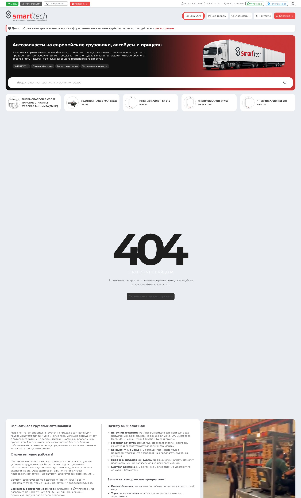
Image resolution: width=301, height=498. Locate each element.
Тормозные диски (67, 66)
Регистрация (32, 3)
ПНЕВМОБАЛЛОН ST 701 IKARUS (213, 102)
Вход (13, 3)
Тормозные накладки (94, 66)
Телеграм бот (278, 3)
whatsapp (82, 488)
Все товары (218, 15)
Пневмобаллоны (43, 66)
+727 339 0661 (47, 491)
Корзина (80, 3)
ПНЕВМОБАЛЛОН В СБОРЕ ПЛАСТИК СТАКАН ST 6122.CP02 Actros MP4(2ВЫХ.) (275, 103)
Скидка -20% (193, 15)
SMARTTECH (21, 66)
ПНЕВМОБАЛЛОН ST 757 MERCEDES (154, 102)
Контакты (264, 15)
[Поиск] (285, 82)
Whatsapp (256, 3)
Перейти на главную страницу (150, 296)
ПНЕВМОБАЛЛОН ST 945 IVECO (96, 102)
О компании (242, 15)
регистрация (164, 28)
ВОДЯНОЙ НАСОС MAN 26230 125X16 (40, 102)
